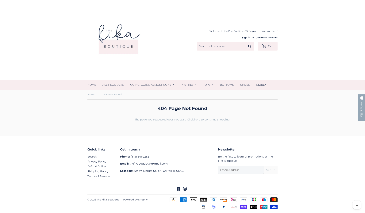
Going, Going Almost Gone (151, 84)
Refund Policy (96, 166)
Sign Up (270, 170)
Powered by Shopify (135, 199)
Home (91, 84)
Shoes (245, 84)
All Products (113, 84)
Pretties (187, 84)
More (260, 84)
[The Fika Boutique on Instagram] (185, 189)
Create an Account (267, 37)
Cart (270, 46)
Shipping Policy (97, 171)
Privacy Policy (96, 161)
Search (92, 156)
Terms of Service (98, 176)
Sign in (246, 37)
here (197, 119)
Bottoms (227, 84)
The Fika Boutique (108, 199)
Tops (207, 84)
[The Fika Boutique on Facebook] (178, 189)
